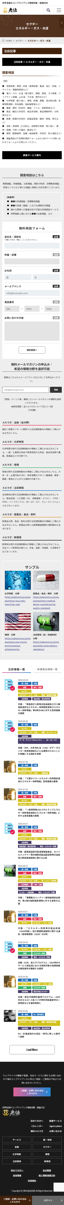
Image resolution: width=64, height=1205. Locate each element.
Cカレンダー (37, 1126)
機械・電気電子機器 (49, 695)
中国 (35, 683)
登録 (56, 390)
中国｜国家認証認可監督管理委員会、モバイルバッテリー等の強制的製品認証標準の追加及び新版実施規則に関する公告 (39, 854)
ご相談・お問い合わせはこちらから (14, 1200)
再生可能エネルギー (40, 991)
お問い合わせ (55, 1131)
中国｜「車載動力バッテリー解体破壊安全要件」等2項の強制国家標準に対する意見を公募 (39, 900)
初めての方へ (37, 1120)
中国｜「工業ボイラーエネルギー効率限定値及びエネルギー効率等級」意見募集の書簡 (39, 780)
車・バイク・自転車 (49, 880)
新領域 (47, 1161)
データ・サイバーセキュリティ (30, 740)
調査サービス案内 (32, 155)
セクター (20, 40)
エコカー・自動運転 (26, 892)
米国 (35, 724)
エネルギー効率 (39, 953)
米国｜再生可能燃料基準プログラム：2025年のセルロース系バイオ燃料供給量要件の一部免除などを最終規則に (39, 999)
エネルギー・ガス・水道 (28, 695)
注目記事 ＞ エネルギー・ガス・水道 (32, 61)
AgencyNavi (55, 1126)
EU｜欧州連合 (38, 1014)
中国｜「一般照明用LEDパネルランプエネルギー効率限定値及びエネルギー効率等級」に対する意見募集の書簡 (39, 812)
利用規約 (32, 1180)
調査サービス (55, 1120)
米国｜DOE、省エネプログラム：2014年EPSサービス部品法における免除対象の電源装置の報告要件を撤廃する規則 (39, 965)
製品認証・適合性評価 (41, 698)
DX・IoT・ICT (51, 740)
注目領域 (24, 698)
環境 (24, 953)
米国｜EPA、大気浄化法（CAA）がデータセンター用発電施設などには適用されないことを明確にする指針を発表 (39, 750)
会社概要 (47, 1170)
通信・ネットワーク (49, 732)
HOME (9, 40)
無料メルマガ (37, 1131)
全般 (24, 687)
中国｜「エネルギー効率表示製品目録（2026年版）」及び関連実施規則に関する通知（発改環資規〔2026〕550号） (39, 931)
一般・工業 (37, 884)
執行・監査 (37, 687)
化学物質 (24, 884)
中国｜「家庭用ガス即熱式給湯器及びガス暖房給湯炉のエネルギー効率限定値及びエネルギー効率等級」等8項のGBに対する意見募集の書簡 (39, 709)
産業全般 (45, 773)
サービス (17, 1139)
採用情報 (17, 1175)
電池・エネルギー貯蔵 (48, 846)
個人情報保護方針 (47, 1175)
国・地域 (24, 683)
